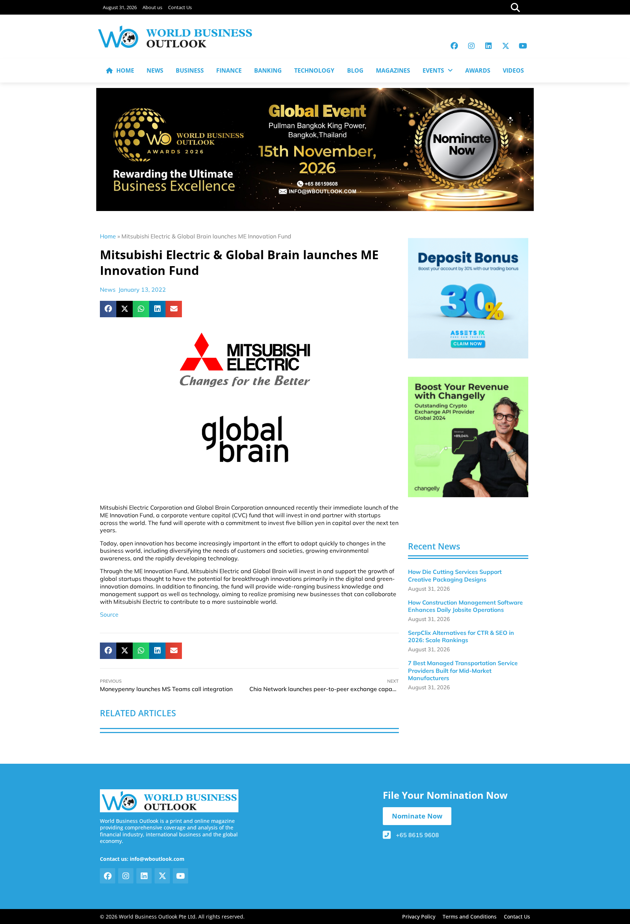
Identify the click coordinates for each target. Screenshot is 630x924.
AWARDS (477, 70)
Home (108, 236)
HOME (125, 70)
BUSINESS (190, 70)
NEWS (155, 70)
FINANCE (229, 70)
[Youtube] (523, 46)
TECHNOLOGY (314, 70)
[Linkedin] (488, 46)
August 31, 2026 (120, 7)
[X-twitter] (505, 46)
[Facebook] (454, 46)
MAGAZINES (393, 70)
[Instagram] (471, 46)
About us (152, 7)
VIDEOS (513, 70)
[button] (108, 309)
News (108, 289)
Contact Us (180, 7)
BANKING (268, 70)
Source (109, 614)
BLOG (355, 70)
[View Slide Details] (468, 298)
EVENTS (433, 70)
